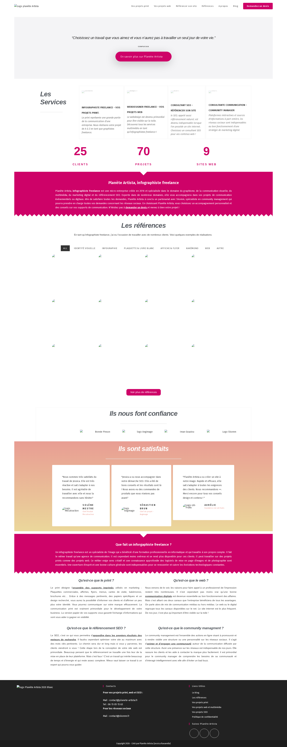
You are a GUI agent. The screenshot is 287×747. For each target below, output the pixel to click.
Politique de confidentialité (205, 717)
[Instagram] (204, 733)
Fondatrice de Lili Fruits (214, 508)
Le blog (195, 692)
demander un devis (136, 207)
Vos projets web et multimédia (206, 707)
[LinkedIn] (214, 733)
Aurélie (210, 505)
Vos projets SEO (200, 712)
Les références (199, 697)
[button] (41, 432)
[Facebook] (194, 733)
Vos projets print (200, 702)
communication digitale (158, 596)
